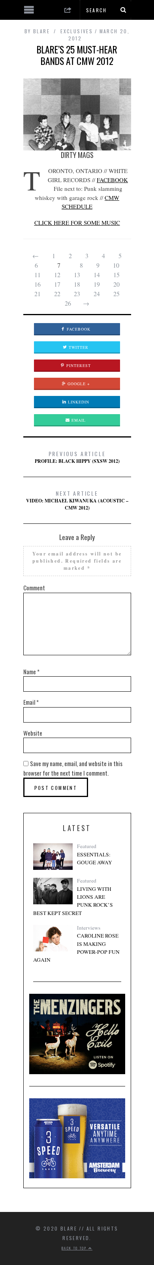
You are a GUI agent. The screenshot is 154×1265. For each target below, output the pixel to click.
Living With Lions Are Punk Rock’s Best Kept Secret (73, 901)
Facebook (77, 329)
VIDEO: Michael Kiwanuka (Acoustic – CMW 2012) (77, 500)
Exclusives (76, 31)
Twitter (77, 347)
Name (31, 671)
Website (32, 733)
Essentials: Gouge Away (94, 858)
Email (78, 420)
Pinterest (78, 365)
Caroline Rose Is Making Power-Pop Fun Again (76, 947)
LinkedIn (77, 402)
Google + (78, 383)
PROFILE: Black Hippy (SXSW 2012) (77, 456)
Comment (34, 587)
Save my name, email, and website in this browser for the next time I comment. (72, 768)
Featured (86, 846)
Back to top (75, 1248)
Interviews (88, 927)
